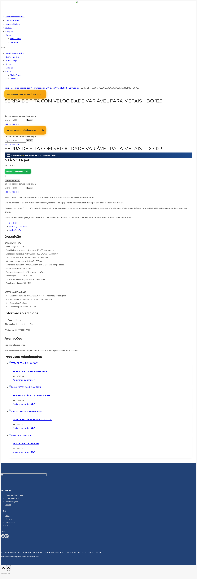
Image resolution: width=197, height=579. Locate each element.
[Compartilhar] (6, 573)
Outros (8, 27)
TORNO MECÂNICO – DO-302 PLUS (31, 395)
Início (7, 88)
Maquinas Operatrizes (15, 17)
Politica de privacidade (8, 557)
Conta (8, 35)
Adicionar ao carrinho (12, 180)
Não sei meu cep (12, 124)
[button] (98, 48)
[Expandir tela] (4, 573)
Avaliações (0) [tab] (15, 230)
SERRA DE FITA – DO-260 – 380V (30, 371)
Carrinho (14, 42)
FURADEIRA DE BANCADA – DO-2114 (32, 419)
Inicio (7, 515)
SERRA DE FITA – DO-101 (26, 443)
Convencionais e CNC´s (41, 88)
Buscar (29, 120)
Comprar (9, 31)
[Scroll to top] (3, 568)
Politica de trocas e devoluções (28, 557)
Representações (12, 20)
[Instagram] (7, 537)
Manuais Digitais (12, 24)
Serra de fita (74, 88)
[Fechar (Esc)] (9, 573)
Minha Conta (15, 38)
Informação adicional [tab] (18, 226)
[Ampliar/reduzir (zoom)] (2, 573)
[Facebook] (3, 537)
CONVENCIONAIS (59, 88)
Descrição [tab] (13, 223)
